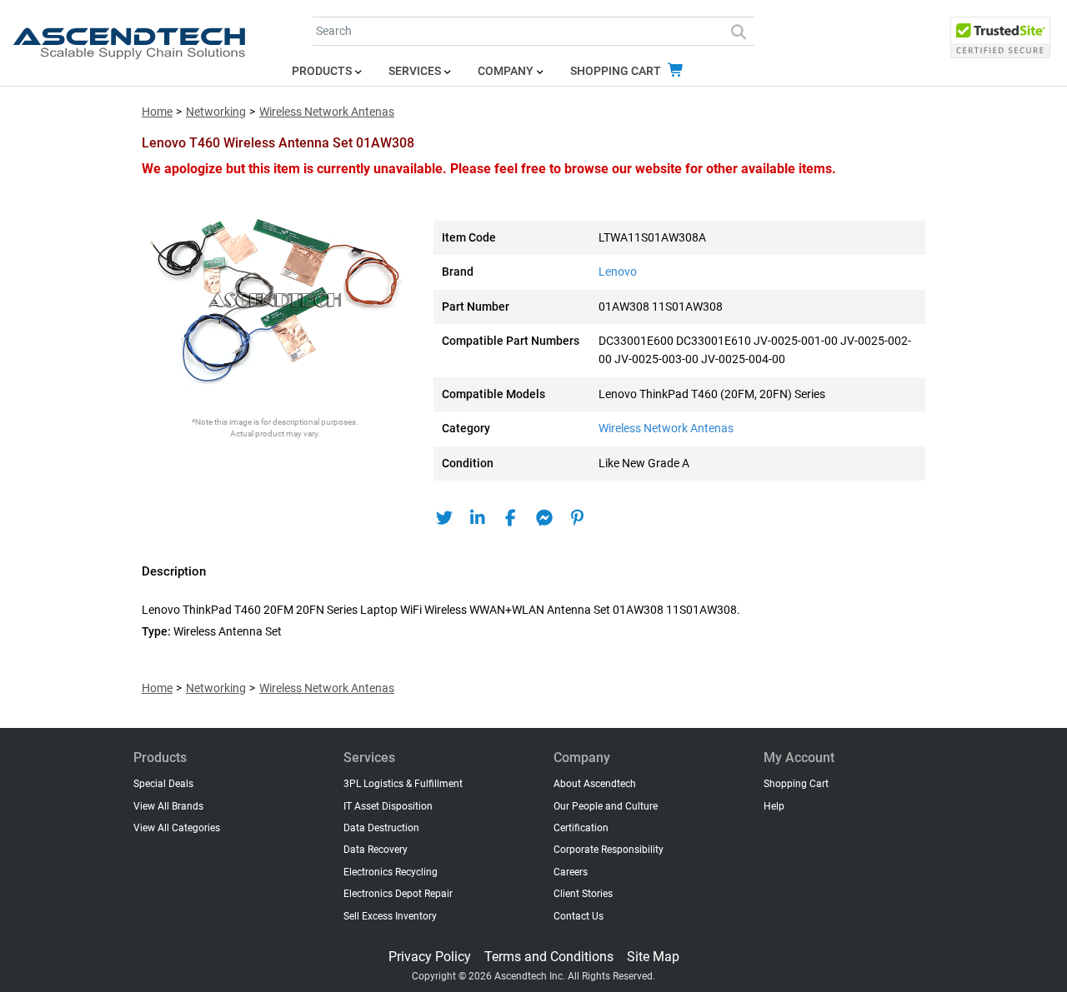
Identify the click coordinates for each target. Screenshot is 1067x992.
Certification (581, 828)
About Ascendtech (595, 784)
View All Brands (168, 806)
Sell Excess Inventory (390, 916)
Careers (571, 872)
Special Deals (163, 784)
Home (157, 112)
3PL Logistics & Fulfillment (403, 784)
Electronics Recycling (390, 872)
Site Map (653, 957)
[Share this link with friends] (443, 518)
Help (774, 806)
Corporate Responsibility (609, 849)
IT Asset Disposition (388, 806)
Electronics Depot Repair (398, 894)
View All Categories (176, 828)
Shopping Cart (617, 71)
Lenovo (618, 272)
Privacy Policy (429, 957)
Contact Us (579, 916)
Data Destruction (381, 828)
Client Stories (583, 894)
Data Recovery (375, 849)
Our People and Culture (606, 806)
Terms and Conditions (549, 957)
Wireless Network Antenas (326, 112)
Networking (216, 112)
